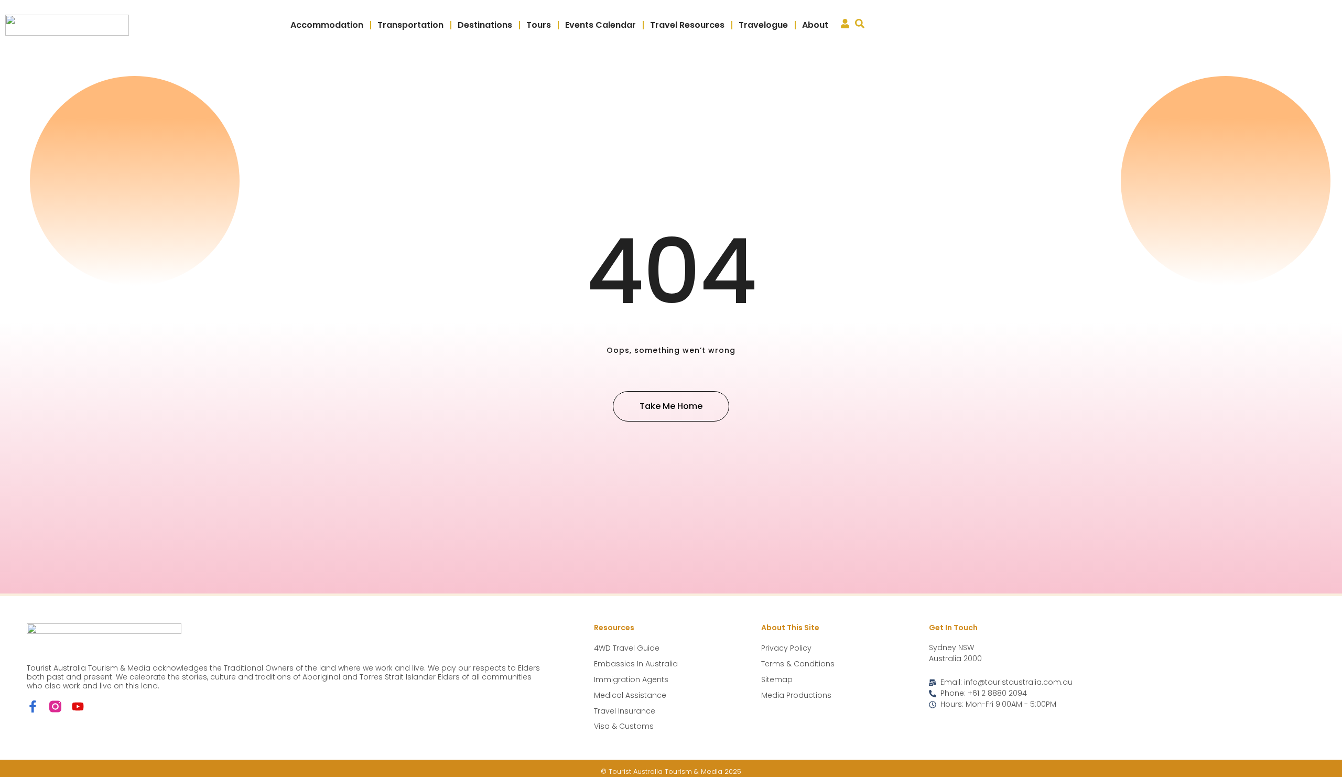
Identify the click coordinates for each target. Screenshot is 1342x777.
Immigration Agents (631, 679)
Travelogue (763, 25)
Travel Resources (687, 25)
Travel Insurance (624, 711)
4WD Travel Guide (626, 648)
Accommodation (326, 25)
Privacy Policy (786, 648)
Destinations (485, 25)
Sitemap (777, 679)
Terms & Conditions (798, 664)
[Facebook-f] (33, 706)
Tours (538, 25)
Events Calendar (600, 25)
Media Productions (796, 695)
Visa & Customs (624, 726)
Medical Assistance (630, 695)
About (815, 25)
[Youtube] (78, 706)
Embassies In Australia (636, 664)
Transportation (410, 25)
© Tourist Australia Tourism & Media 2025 (671, 771)
